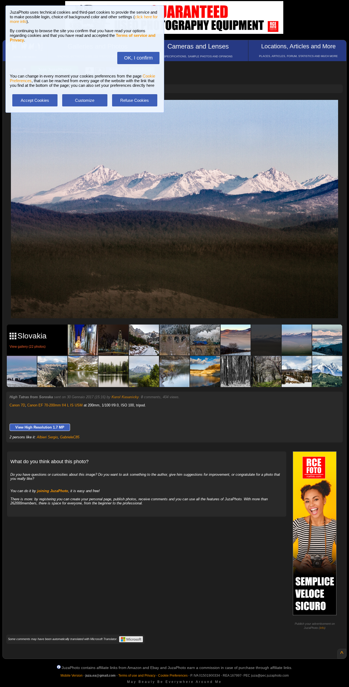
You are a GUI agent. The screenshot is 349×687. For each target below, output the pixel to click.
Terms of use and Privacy (136, 675)
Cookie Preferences (173, 675)
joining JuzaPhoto (52, 491)
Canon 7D (17, 405)
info (322, 627)
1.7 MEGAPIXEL (178, 307)
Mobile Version (72, 675)
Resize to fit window (177, 109)
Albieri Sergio (47, 437)
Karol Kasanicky (125, 397)
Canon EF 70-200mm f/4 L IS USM (55, 405)
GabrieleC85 (69, 437)
